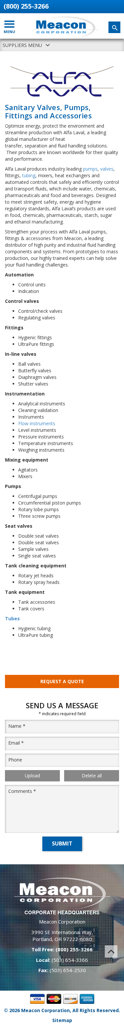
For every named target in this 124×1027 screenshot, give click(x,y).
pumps (90, 169)
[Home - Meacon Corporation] (65, 28)
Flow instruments (37, 423)
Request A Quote (62, 681)
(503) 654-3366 (70, 960)
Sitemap (62, 1020)
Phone (15, 760)
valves (106, 169)
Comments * (22, 791)
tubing (28, 175)
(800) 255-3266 (26, 6)
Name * (16, 726)
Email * (16, 743)
